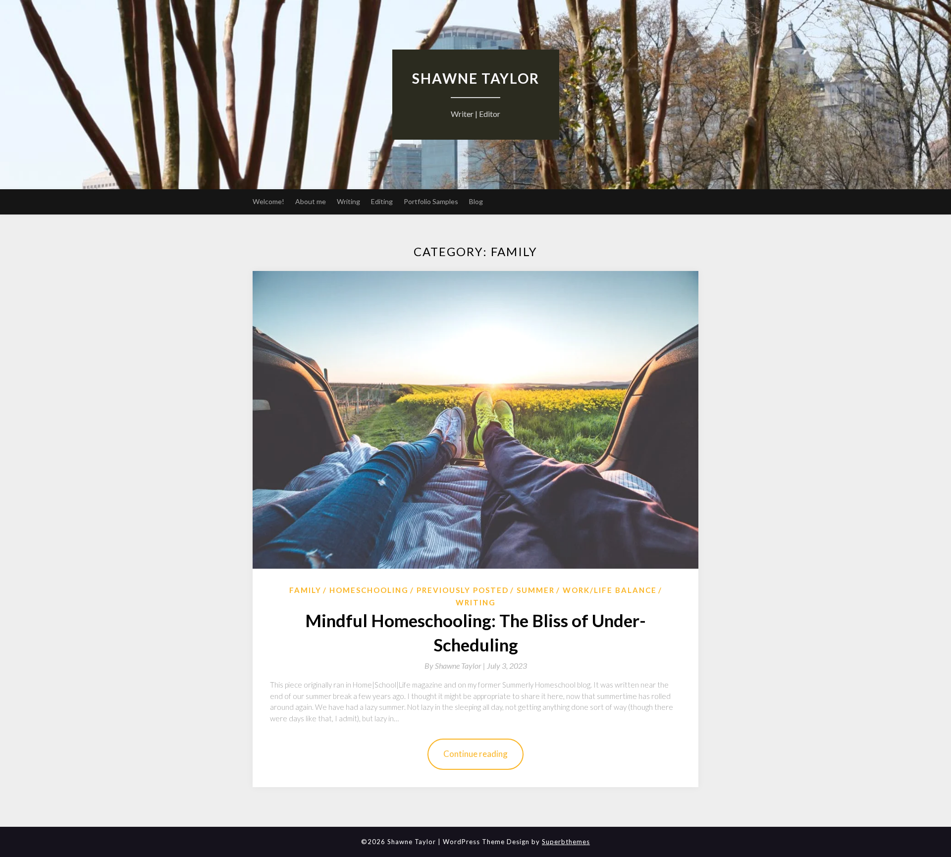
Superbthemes (566, 842)
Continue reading (475, 754)
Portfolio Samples (431, 201)
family (305, 590)
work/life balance (610, 590)
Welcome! (268, 201)
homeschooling (369, 590)
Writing (348, 201)
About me (310, 201)
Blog (476, 201)
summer (536, 590)
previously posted (463, 590)
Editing (382, 201)
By (455, 665)
